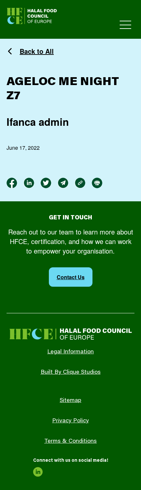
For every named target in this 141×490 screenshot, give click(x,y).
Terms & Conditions (70, 441)
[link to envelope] (63, 183)
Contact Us (71, 277)
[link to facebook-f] (12, 183)
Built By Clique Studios (71, 372)
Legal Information (70, 352)
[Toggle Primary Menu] (125, 24)
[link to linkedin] (29, 183)
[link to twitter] (46, 183)
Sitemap (70, 401)
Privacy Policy (70, 421)
